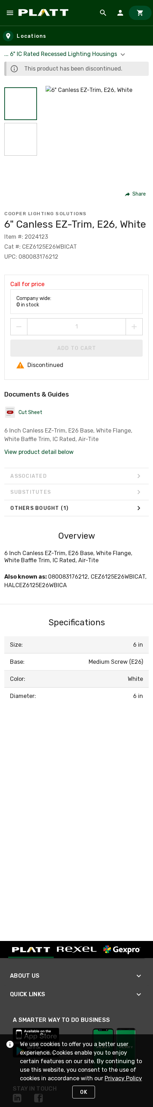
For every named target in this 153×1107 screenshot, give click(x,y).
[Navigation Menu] (10, 12)
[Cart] (140, 13)
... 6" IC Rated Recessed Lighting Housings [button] (61, 54)
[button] (20, 103)
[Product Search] (103, 12)
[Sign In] (120, 12)
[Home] (45, 12)
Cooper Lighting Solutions (45, 213)
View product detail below (39, 452)
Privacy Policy (123, 1078)
